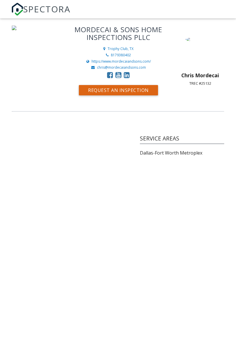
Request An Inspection (118, 90)
